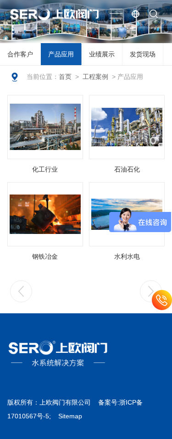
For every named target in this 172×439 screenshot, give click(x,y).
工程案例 (95, 76)
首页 (65, 76)
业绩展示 (102, 54)
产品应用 (61, 54)
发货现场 (142, 54)
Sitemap (70, 416)
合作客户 (20, 54)
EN (135, 14)
